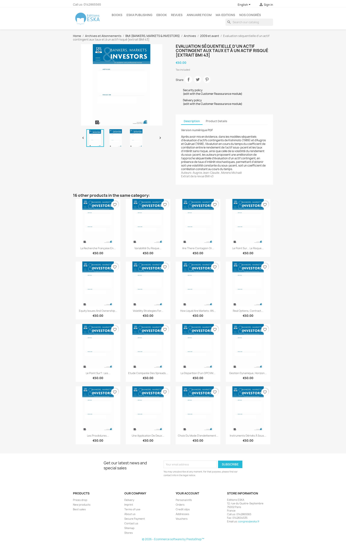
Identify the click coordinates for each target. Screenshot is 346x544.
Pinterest (206, 79)
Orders (180, 504)
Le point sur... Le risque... (248, 248)
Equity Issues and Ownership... (98, 310)
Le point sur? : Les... (98, 373)
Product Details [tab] (216, 121)
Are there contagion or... (198, 248)
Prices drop (80, 500)
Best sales (79, 509)
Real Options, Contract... (248, 310)
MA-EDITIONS (225, 15)
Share (188, 79)
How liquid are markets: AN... (198, 310)
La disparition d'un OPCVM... (198, 373)
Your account (187, 493)
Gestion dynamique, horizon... (248, 373)
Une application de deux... (148, 435)
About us (130, 514)
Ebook (161, 15)
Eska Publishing (139, 15)
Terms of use (132, 509)
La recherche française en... (98, 248)
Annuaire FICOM (199, 15)
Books (117, 15)
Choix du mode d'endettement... (198, 435)
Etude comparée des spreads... (148, 373)
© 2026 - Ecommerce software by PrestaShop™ (173, 539)
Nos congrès (250, 15)
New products (81, 504)
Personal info (184, 500)
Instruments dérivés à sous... (248, 435)
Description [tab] (192, 121)
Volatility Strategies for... (148, 310)
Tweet (197, 79)
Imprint (128, 504)
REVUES (177, 15)
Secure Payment (134, 518)
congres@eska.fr (249, 521)
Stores (128, 532)
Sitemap (129, 528)
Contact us (131, 523)
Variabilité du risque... (147, 248)
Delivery (129, 500)
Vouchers (182, 518)
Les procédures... (98, 435)
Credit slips (183, 509)
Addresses (182, 514)
